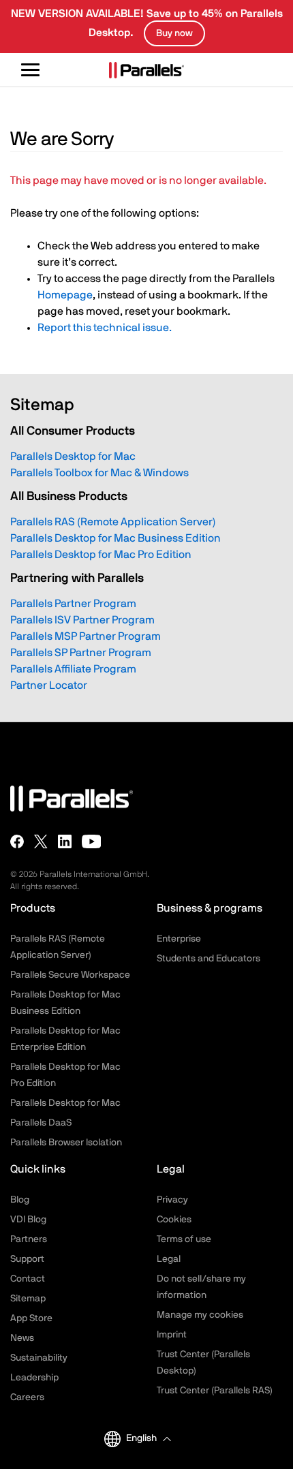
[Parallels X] (41, 841)
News (22, 1338)
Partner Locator (48, 685)
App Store (31, 1318)
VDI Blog (28, 1219)
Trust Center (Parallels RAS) (215, 1390)
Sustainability (38, 1358)
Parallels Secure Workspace (70, 975)
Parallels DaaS (41, 1123)
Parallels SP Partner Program (80, 652)
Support (27, 1259)
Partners (28, 1239)
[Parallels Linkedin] (65, 841)
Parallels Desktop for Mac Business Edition (115, 538)
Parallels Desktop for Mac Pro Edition (100, 554)
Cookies (174, 1219)
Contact (27, 1279)
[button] (148, 1439)
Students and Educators (208, 958)
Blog (19, 1200)
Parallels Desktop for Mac (73, 456)
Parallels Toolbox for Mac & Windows (99, 472)
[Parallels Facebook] (17, 841)
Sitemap (28, 1298)
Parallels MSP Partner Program (85, 636)
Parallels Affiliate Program (73, 669)
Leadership (34, 1377)
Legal (169, 1259)
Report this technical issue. (104, 327)
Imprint (172, 1335)
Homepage (65, 295)
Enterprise (179, 939)
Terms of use (184, 1239)
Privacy (172, 1200)
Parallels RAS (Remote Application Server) (113, 521)
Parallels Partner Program (73, 603)
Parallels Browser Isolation (66, 1142)
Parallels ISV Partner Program (82, 620)
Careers (27, 1397)
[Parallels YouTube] (92, 841)
